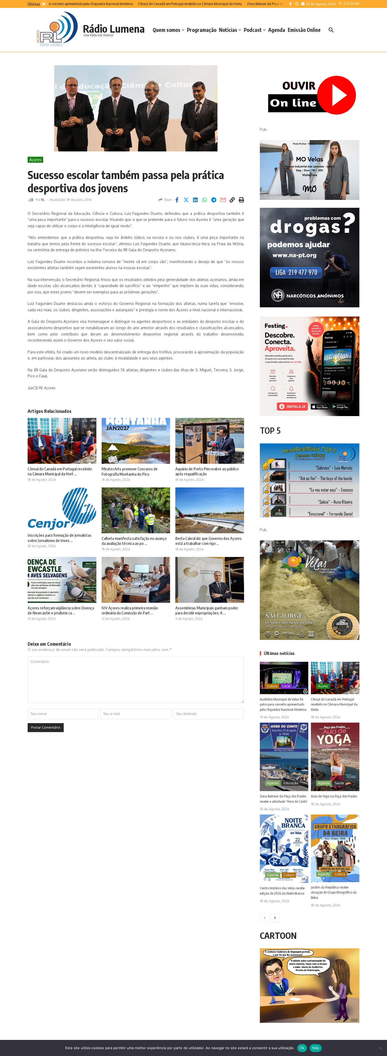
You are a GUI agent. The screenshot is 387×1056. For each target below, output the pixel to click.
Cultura (272, 686)
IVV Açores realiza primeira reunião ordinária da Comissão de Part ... (130, 610)
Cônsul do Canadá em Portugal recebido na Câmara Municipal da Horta (334, 704)
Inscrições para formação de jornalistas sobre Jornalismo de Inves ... (59, 538)
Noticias (228, 30)
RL (43, 200)
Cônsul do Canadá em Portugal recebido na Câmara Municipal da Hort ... (60, 471)
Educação (291, 783)
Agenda (276, 30)
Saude (339, 783)
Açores (35, 159)
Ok (302, 1048)
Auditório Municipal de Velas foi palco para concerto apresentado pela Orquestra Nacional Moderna (283, 704)
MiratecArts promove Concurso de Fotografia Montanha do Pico (130, 471)
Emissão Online (304, 30)
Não (315, 1048)
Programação (201, 30)
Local (286, 686)
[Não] (380, 1048)
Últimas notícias (279, 653)
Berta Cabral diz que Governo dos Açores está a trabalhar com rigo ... (208, 541)
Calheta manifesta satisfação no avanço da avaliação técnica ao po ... (134, 541)
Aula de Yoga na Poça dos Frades (334, 796)
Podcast (253, 30)
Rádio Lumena (114, 28)
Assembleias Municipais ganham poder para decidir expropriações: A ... (206, 610)
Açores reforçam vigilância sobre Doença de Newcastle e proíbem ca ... (61, 610)
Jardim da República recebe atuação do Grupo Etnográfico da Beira (333, 892)
